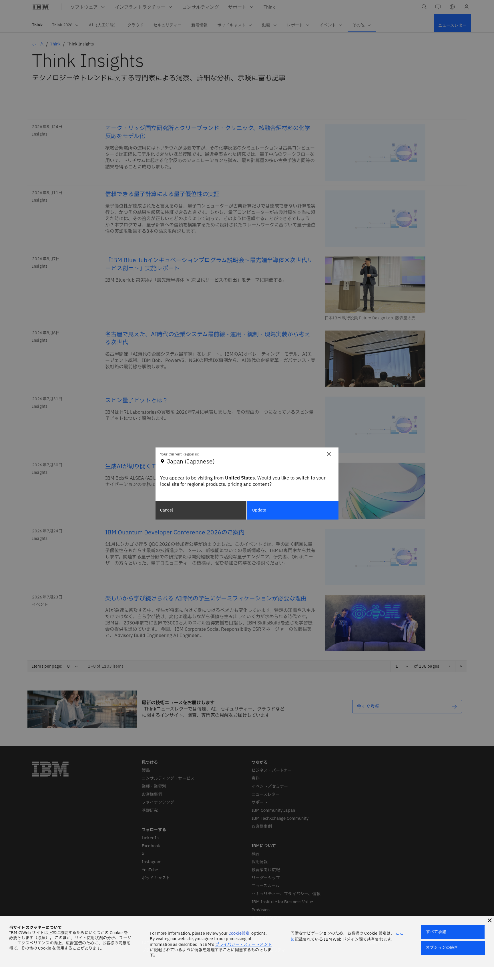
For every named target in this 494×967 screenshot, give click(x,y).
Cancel (166, 510)
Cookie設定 (239, 933)
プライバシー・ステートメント (243, 945)
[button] (490, 920)
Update (259, 510)
